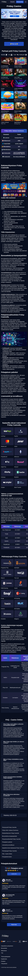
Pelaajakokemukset (7, 856)
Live (9, 54)
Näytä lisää (14, 924)
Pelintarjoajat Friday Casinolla (9, 851)
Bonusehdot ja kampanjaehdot (9, 836)
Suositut (3, 54)
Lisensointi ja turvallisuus (8, 845)
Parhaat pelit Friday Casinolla (9, 827)
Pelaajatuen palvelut (7, 842)
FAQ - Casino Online (7, 853)
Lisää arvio (14, 873)
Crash (15, 54)
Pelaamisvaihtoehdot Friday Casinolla (11, 839)
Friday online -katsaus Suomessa (10, 830)
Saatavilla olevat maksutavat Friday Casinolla (13, 848)
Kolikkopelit (22, 54)
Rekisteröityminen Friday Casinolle (10, 833)
